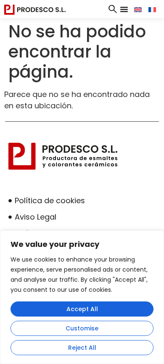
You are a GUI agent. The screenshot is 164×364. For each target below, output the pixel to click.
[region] (82, 297)
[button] (124, 9)
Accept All (82, 309)
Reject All (82, 347)
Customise (82, 328)
